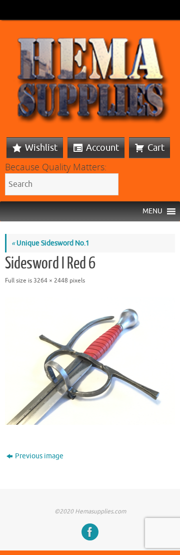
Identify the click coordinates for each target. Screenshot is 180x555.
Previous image (39, 456)
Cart (156, 147)
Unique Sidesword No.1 (51, 243)
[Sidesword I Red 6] (90, 361)
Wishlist (41, 147)
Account (102, 147)
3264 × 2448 (51, 280)
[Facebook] (90, 531)
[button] (152, 211)
